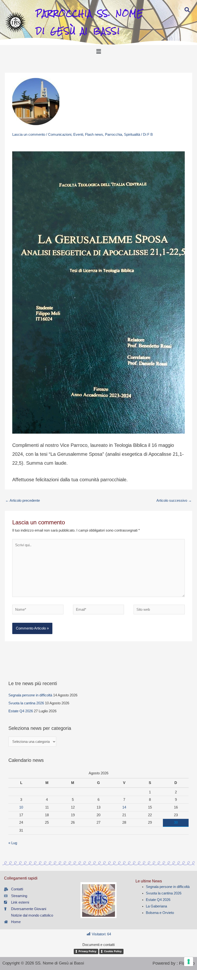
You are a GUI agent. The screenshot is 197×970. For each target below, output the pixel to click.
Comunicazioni (59, 134)
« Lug (12, 843)
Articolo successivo (174, 500)
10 (21, 807)
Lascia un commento (28, 134)
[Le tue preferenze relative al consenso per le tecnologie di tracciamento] (188, 961)
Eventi (78, 134)
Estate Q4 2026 (20, 711)
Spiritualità (132, 134)
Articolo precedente (22, 500)
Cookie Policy (113, 951)
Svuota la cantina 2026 (26, 703)
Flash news (94, 134)
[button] (98, 51)
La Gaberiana (156, 906)
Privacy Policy (87, 951)
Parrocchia (113, 134)
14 (124, 807)
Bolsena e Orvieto (160, 913)
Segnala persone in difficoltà (30, 695)
